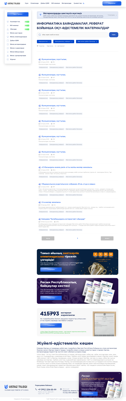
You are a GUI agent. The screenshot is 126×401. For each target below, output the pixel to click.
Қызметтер (78, 3)
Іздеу (113, 34)
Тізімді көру (51, 298)
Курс (26, 3)
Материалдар (66, 3)
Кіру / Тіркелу (17, 14)
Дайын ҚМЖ (45, 3)
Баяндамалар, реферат (63, 41)
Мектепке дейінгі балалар (86, 41)
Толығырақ (89, 393)
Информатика (43, 41)
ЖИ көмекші (55, 3)
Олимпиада (35, 3)
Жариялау (111, 3)
